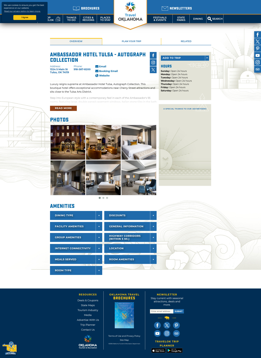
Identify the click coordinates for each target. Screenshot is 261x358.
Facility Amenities (69, 226)
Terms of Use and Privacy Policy (124, 336)
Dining (198, 18)
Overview (76, 41)
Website (104, 75)
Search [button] (217, 18)
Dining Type (64, 215)
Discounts (117, 215)
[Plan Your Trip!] (10, 348)
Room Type (63, 270)
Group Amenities (68, 237)
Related (186, 41)
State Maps (88, 305)
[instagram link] (167, 333)
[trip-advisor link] (176, 333)
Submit (179, 311)
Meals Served (65, 259)
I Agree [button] (24, 17)
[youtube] (257, 55)
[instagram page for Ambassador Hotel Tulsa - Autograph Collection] (153, 62)
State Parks (181, 19)
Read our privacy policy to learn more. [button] (22, 11)
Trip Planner (87, 324)
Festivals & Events (160, 19)
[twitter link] (167, 325)
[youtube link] (157, 333)
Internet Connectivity (73, 248)
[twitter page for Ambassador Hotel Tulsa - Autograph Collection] (153, 69)
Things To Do (71, 19)
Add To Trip (172, 57)
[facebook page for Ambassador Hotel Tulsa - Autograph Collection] (153, 55)
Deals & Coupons (87, 300)
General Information (126, 226)
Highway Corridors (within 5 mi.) (125, 237)
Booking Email (108, 71)
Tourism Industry (88, 310)
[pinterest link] (176, 325)
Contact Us (88, 329)
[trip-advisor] (257, 69)
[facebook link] (157, 325)
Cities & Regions (88, 19)
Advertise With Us (88, 319)
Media (88, 315)
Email (102, 66)
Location (116, 248)
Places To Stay (105, 19)
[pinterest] (257, 48)
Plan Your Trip (131, 41)
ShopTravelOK (47, 19)
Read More (63, 108)
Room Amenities (121, 259)
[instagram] (257, 62)
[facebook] (257, 34)
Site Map (124, 340)
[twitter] (257, 41)
